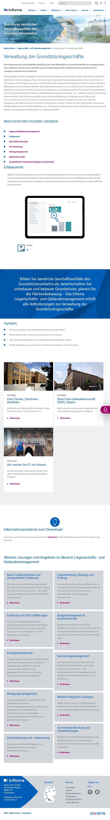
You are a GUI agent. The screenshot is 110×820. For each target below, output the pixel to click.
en (105, 2)
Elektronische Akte (17, 156)
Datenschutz (14, 812)
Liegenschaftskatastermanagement (24, 131)
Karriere (42, 3)
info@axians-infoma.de (13, 797)
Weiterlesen (14, 417)
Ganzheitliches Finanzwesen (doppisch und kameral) (31, 161)
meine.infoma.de (27, 3)
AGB (6, 812)
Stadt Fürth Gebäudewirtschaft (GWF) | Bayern (76, 400)
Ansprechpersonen (73, 793)
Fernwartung (71, 796)
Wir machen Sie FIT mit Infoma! (26, 464)
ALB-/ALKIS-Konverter (18, 141)
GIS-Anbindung (16, 146)
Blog (51, 3)
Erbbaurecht (14, 136)
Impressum (26, 812)
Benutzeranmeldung (74, 799)
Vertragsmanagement (18, 151)
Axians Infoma (9, 48)
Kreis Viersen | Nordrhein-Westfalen (23, 400)
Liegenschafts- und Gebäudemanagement (34, 48)
